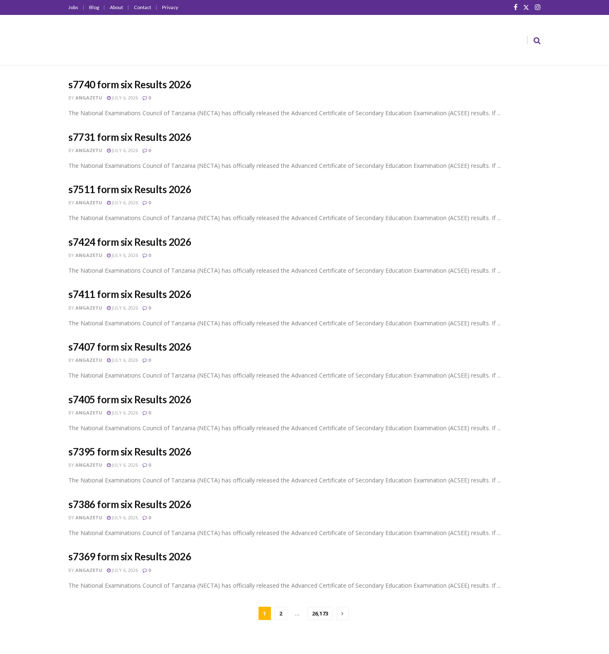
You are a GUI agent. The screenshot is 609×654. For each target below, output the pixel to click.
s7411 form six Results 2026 (129, 294)
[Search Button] (537, 40)
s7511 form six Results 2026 (129, 189)
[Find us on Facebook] (515, 7)
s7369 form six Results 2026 (129, 556)
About (116, 7)
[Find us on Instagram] (538, 7)
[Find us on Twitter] (526, 7)
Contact (142, 7)
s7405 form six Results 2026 (129, 399)
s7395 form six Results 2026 (129, 452)
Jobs (73, 7)
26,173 (320, 613)
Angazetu (88, 97)
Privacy (170, 7)
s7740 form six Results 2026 (129, 84)
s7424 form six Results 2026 (129, 242)
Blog (94, 7)
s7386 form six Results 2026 (129, 504)
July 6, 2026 (124, 97)
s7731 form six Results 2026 (129, 137)
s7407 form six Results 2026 (129, 347)
